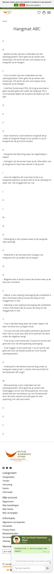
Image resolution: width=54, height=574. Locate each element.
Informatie (8, 492)
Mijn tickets (8, 509)
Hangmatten (8, 477)
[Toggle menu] (48, 12)
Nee (22, 5)
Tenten (6, 480)
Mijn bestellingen (11, 505)
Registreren (8, 501)
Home (5, 21)
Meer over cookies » (33, 5)
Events (6, 488)
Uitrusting (7, 484)
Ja (16, 5)
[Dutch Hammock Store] (8, 12)
